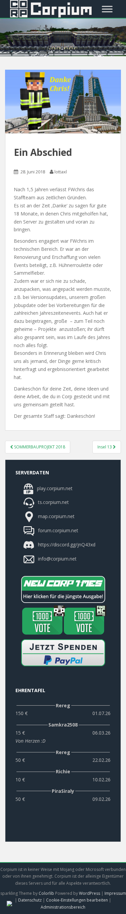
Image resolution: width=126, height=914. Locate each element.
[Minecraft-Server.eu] (42, 621)
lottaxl (60, 172)
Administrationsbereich (63, 907)
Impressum (115, 893)
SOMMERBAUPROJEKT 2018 (39, 447)
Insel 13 (105, 447)
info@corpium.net (57, 558)
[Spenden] (63, 652)
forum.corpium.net (57, 530)
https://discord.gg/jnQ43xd (66, 544)
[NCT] (63, 589)
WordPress (89, 893)
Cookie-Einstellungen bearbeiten (77, 900)
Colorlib (46, 893)
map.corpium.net (56, 516)
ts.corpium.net (53, 502)
